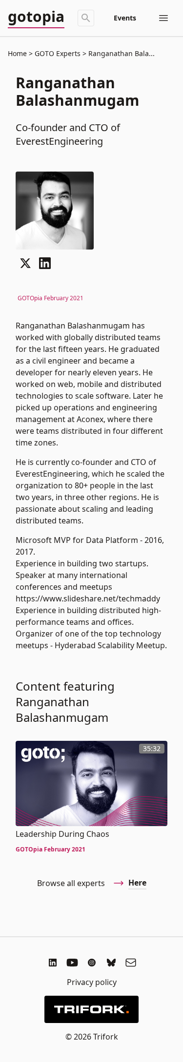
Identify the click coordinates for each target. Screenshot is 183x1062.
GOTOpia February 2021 (50, 298)
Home (17, 53)
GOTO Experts (57, 53)
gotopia (36, 17)
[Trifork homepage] (91, 1009)
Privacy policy (92, 982)
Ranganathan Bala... (120, 53)
